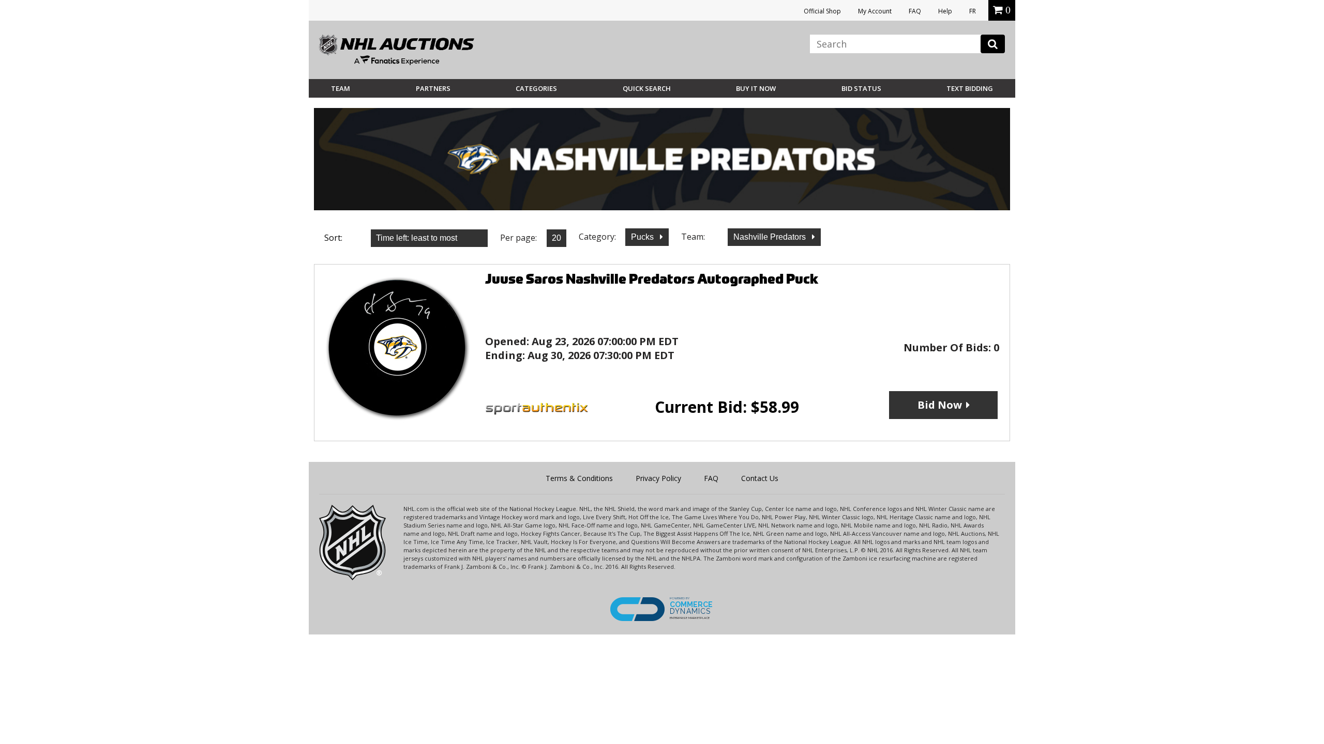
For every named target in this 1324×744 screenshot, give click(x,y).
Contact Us (759, 478)
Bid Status (861, 88)
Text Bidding (969, 88)
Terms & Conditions (579, 478)
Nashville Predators (770, 237)
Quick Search (647, 88)
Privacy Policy (658, 478)
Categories (536, 88)
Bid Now (939, 405)
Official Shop (822, 11)
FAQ (915, 11)
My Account (875, 11)
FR (972, 11)
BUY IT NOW (756, 88)
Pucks (643, 237)
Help (945, 11)
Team (340, 88)
